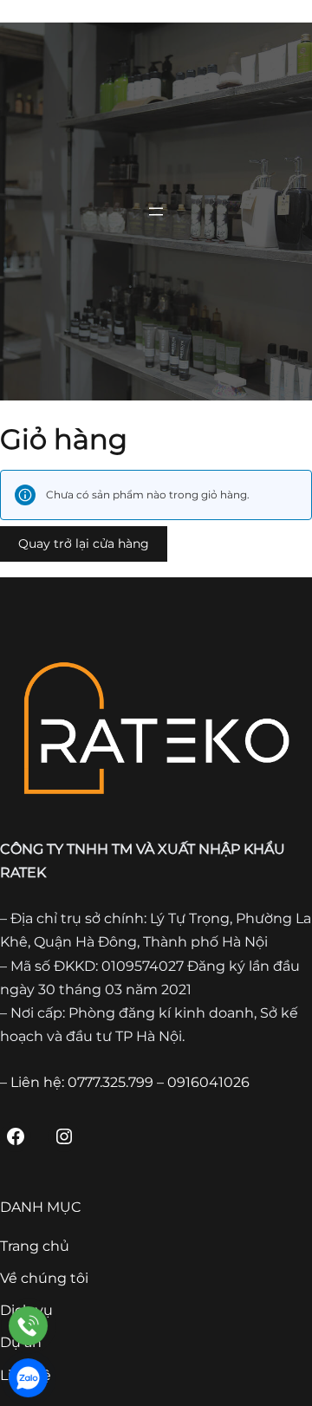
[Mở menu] (156, 211)
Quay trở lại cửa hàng (83, 543)
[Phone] (28, 1325)
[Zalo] (28, 1377)
